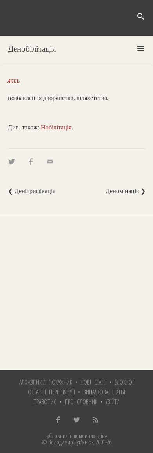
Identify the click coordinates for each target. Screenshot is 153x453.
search (141, 16)
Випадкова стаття (104, 392)
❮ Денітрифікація (31, 191)
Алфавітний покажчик (45, 382)
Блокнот (124, 382)
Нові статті (93, 382)
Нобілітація (56, 127)
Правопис (44, 402)
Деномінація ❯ (126, 191)
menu (141, 48)
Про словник (81, 402)
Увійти (113, 402)
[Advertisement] (76, 293)
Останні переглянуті (51, 392)
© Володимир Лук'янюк (67, 442)
